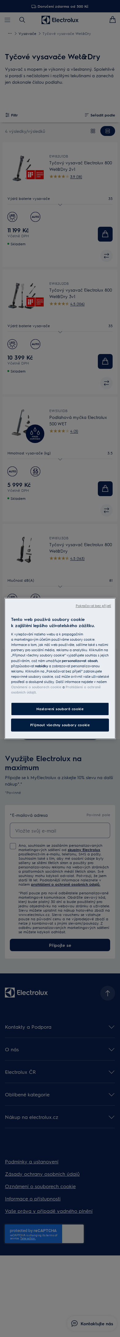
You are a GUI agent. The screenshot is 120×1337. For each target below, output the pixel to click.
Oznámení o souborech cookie (36, 687)
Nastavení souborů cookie (60, 708)
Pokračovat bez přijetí (93, 606)
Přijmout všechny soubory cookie (60, 725)
